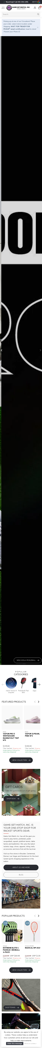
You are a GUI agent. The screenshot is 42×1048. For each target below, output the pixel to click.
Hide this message (14, 1043)
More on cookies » (30, 1043)
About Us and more (21, 867)
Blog (21, 875)
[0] (39, 7)
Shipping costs (17, 748)
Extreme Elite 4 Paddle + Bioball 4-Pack (11, 950)
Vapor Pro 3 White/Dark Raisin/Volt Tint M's (11, 737)
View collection (19, 760)
